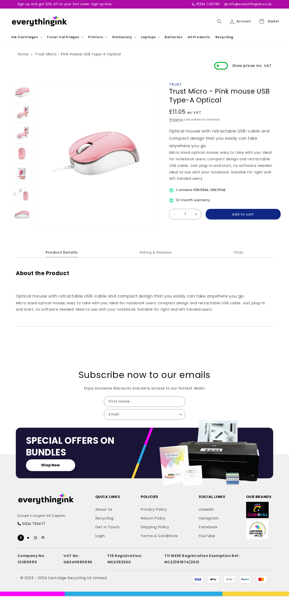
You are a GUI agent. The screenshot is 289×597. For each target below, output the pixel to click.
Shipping (176, 119)
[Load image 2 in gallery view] (21, 113)
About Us (103, 509)
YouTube (207, 535)
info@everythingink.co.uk (250, 4)
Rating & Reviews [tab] (156, 252)
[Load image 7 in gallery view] (21, 214)
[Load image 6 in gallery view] (21, 194)
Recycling (224, 37)
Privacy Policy (154, 509)
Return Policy (153, 518)
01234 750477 (33, 523)
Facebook (208, 527)
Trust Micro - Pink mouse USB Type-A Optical (78, 54)
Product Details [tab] (62, 252)
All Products (199, 37)
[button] (26, 37)
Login (100, 535)
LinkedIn (206, 509)
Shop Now (50, 465)
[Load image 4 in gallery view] (21, 153)
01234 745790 (208, 4)
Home (23, 54)
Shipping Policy (155, 527)
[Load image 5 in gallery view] (21, 174)
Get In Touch (107, 527)
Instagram (208, 518)
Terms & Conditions (159, 535)
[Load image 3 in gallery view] (21, 133)
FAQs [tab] (238, 252)
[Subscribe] (180, 414)
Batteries (173, 37)
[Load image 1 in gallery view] (21, 92)
